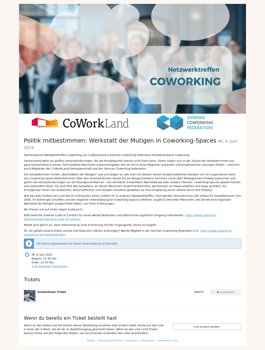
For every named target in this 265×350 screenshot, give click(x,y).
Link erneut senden (207, 326)
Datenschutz (147, 340)
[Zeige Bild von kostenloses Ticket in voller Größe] (30, 296)
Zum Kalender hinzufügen (49, 266)
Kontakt (91, 340)
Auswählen (227, 292)
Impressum (131, 340)
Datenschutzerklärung (110, 340)
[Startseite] (132, 68)
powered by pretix (168, 340)
